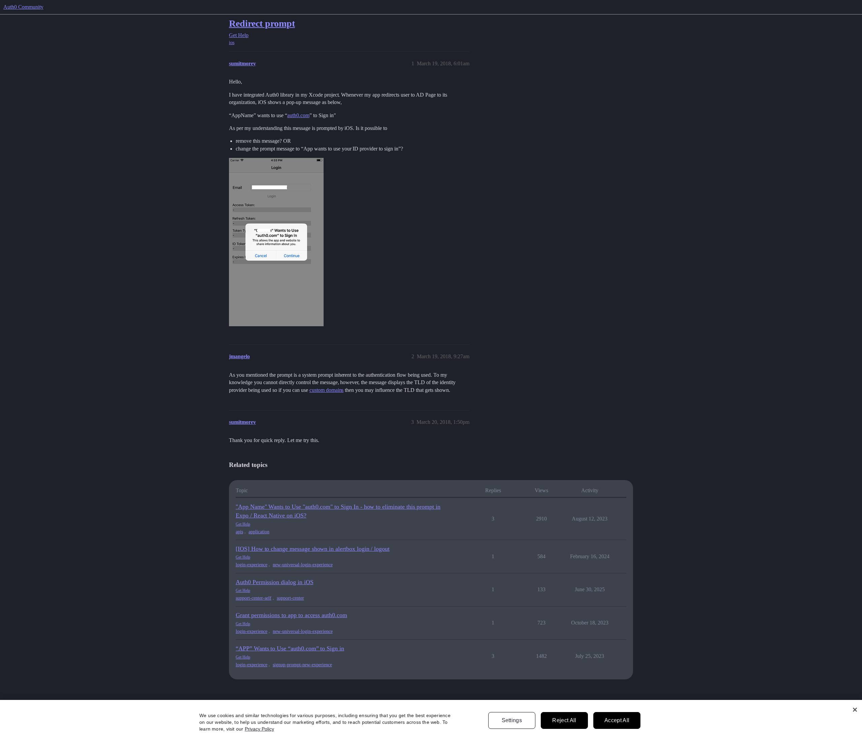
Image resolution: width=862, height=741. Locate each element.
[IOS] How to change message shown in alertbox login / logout (313, 548)
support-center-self (253, 598)
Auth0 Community (23, 7)
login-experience (251, 564)
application (258, 531)
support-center (290, 598)
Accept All (616, 720)
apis (239, 531)
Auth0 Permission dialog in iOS (274, 582)
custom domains (326, 390)
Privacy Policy (259, 729)
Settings (512, 720)
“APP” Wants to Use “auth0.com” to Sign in (290, 648)
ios (231, 42)
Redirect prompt (262, 23)
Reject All (564, 720)
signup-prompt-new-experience (302, 664)
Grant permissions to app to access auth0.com (291, 615)
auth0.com (298, 115)
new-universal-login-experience (303, 564)
